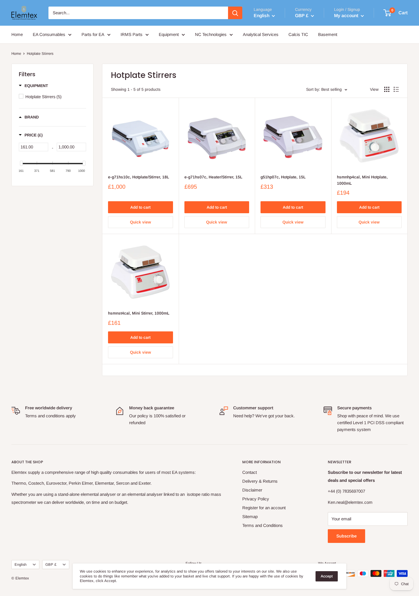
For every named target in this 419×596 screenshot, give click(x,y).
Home (17, 34)
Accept (327, 576)
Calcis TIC (298, 34)
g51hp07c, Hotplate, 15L (283, 177)
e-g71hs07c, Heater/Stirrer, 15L (213, 177)
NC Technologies (211, 34)
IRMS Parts (132, 34)
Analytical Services (260, 34)
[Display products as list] (396, 89)
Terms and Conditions (262, 525)
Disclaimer (252, 490)
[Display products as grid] (386, 89)
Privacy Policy (255, 498)
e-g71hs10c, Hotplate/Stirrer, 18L (138, 177)
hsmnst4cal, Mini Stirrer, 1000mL (138, 313)
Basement (327, 34)
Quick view (140, 222)
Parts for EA (93, 34)
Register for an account (264, 507)
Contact (249, 472)
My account (346, 15)
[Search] (235, 13)
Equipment (169, 34)
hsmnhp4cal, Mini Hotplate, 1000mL (362, 180)
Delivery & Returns (260, 481)
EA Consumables (49, 34)
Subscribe (346, 535)
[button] (33, 85)
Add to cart (140, 207)
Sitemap (250, 516)
